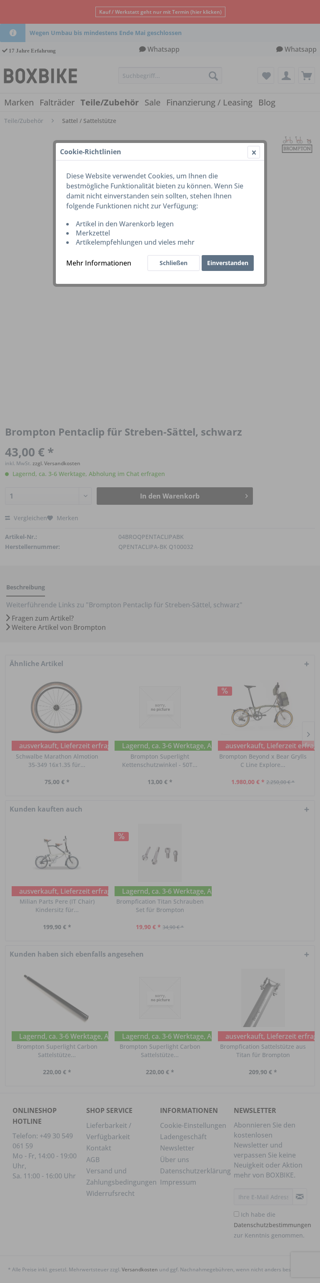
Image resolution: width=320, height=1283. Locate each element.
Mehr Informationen (98, 263)
